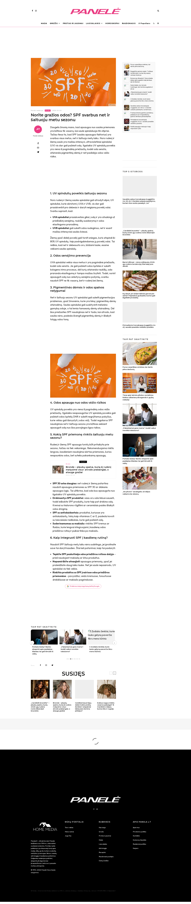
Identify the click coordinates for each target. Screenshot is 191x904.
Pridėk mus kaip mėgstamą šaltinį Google (84, 586)
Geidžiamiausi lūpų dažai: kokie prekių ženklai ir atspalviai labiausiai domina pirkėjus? (83, 707)
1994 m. (44, 843)
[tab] (67, 658)
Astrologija (103, 848)
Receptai (102, 852)
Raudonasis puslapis (106, 856)
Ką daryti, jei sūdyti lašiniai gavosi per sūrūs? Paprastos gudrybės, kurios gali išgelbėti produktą (139, 296)
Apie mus (136, 827)
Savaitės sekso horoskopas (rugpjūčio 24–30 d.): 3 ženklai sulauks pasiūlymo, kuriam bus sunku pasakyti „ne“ (139, 201)
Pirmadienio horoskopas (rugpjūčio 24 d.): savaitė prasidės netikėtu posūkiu (139, 326)
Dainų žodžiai (103, 861)
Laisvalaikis (93, 23)
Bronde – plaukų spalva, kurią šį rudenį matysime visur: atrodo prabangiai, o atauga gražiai (88, 470)
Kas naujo (102, 827)
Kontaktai (136, 836)
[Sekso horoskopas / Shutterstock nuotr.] (140, 186)
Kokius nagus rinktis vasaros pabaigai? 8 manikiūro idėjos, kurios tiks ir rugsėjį (105, 706)
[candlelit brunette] (40, 689)
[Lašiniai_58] (140, 280)
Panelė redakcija (37, 110)
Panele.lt (34, 841)
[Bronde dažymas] (58, 469)
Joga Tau (68, 836)
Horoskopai (112, 23)
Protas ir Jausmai (73, 23)
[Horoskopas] (140, 312)
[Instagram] (36, 11)
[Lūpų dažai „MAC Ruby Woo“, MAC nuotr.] (84, 689)
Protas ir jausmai (105, 836)
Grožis (54, 23)
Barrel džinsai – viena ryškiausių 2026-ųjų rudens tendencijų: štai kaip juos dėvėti (139, 264)
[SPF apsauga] (73, 82)
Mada (44, 23)
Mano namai (69, 832)
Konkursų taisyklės (139, 840)
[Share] (38, 143)
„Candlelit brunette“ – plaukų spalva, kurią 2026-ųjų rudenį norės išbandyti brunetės (40, 707)
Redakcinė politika (139, 844)
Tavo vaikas (69, 827)
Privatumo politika (139, 832)
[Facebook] (32, 11)
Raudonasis (129, 23)
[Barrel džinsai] (140, 249)
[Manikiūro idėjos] (106, 689)
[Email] (38, 148)
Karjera (135, 848)
